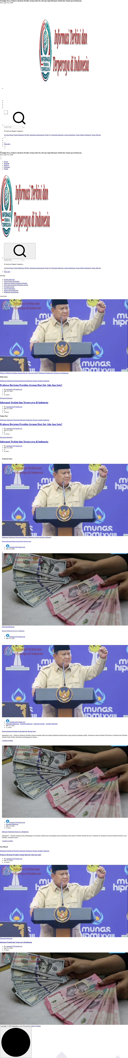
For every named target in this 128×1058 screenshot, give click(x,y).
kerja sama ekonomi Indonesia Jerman (16, 285)
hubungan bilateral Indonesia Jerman (15, 283)
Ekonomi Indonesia (57, 135)
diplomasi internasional (37, 135)
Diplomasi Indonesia (6, 381)
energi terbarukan (69, 135)
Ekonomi (7, 106)
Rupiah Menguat (9, 279)
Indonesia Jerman (32, 381)
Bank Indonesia (19, 135)
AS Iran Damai (9, 135)
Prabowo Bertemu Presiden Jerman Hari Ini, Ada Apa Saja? (31, 385)
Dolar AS (48, 135)
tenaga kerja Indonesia (11, 290)
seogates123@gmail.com (14, 389)
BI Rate (26, 135)
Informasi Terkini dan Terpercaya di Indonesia (53, 373)
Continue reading (7, 740)
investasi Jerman (9, 287)
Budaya (6, 104)
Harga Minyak (96, 135)
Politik (6, 108)
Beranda (6, 102)
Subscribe (7, 144)
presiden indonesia (43, 381)
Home (6, 100)
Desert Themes (36, 1026)
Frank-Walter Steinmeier (83, 135)
